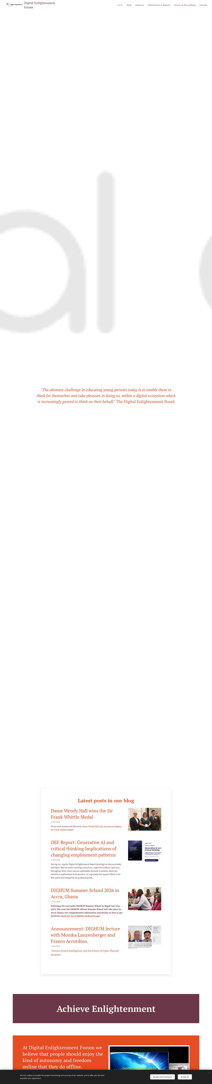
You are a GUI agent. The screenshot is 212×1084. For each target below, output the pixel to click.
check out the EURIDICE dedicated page (80, 916)
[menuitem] (121, 5)
